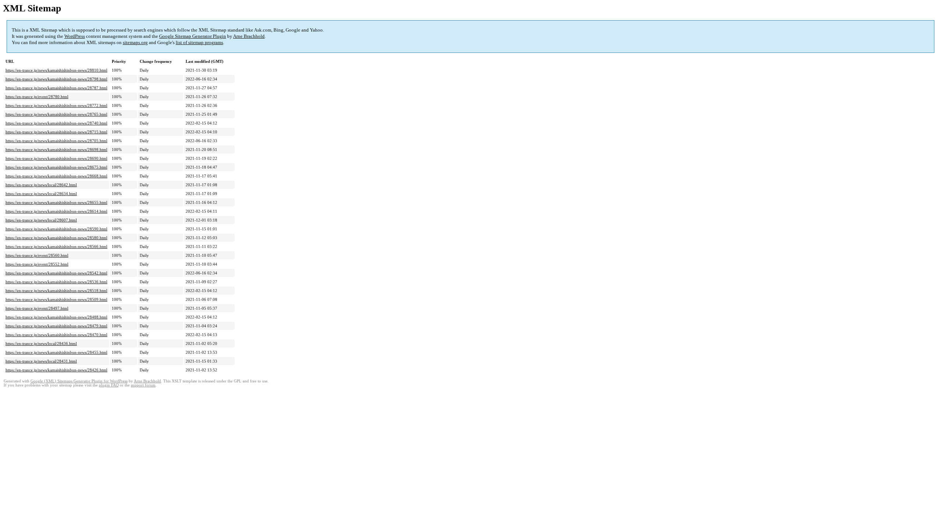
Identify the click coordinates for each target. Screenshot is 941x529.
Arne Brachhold (249, 36)
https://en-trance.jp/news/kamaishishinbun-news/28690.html (56, 158)
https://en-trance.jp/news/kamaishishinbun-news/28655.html (56, 202)
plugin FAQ (109, 385)
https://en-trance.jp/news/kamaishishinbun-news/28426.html (56, 370)
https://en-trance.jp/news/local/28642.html (41, 185)
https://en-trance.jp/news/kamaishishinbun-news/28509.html (56, 299)
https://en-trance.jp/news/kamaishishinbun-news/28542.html (56, 273)
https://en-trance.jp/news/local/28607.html (41, 220)
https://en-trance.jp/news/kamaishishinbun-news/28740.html (56, 123)
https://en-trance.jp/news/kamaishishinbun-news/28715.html (56, 132)
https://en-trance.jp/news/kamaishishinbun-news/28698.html (56, 149)
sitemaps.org (135, 42)
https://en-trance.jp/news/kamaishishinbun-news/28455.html (56, 352)
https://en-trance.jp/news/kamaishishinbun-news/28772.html (56, 105)
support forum (143, 385)
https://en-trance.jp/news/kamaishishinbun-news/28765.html (56, 114)
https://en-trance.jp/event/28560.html (37, 255)
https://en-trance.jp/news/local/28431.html (41, 361)
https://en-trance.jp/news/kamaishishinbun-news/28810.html (56, 70)
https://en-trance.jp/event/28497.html (37, 308)
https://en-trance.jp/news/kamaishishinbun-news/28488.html (56, 317)
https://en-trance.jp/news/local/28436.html (41, 343)
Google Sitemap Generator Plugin (192, 36)
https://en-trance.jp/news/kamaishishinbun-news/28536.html (56, 282)
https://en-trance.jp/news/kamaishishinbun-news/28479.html (56, 326)
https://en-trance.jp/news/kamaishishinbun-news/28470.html (56, 334)
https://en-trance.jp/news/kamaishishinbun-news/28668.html (56, 176)
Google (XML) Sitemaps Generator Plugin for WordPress (79, 381)
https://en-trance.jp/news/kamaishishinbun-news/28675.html (56, 167)
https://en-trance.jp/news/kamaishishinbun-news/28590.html (56, 229)
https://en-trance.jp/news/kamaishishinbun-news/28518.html (56, 290)
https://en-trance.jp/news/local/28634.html (41, 193)
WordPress (74, 36)
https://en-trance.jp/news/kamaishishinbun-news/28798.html (56, 79)
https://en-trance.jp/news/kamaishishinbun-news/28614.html (56, 211)
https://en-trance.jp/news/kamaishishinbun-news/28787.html (56, 88)
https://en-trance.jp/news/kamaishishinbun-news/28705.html (56, 140)
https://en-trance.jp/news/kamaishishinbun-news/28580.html (56, 237)
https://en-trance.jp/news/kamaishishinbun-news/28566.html (56, 246)
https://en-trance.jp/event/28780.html (37, 96)
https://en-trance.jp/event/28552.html (37, 264)
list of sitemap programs (199, 42)
